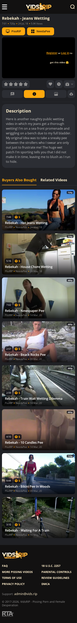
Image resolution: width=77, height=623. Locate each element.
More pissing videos (17, 572)
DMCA (45, 584)
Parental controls (56, 572)
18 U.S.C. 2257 (50, 566)
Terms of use (12, 578)
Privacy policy (13, 584)
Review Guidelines (55, 578)
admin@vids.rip (25, 594)
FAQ (5, 566)
